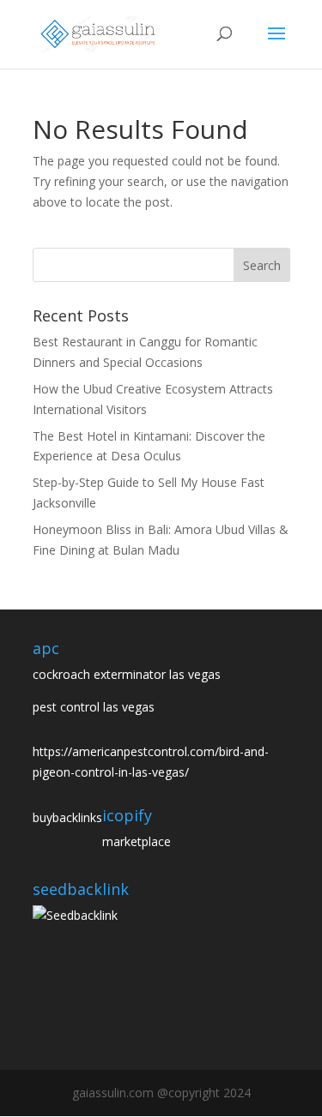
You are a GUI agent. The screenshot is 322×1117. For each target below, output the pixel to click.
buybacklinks (67, 817)
